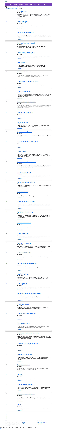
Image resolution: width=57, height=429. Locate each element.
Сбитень (20, 374)
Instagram (24, 422)
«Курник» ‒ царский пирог (26, 394)
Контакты (45, 4)
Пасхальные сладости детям (26, 314)
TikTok (23, 423)
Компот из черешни (24, 243)
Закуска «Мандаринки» (25, 112)
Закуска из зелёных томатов (26, 162)
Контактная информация (42, 422)
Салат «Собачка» (22, 122)
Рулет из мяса (21, 62)
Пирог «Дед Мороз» (23, 91)
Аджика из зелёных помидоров (27, 141)
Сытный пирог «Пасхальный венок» (29, 293)
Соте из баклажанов (24, 223)
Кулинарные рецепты (13, 8)
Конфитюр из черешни (25, 212)
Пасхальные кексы (23, 323)
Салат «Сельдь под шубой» (26, 53)
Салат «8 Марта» (22, 22)
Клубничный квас (23, 274)
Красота (15, 4)
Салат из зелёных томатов (26, 182)
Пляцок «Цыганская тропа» (26, 384)
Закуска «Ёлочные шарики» (26, 102)
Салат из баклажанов (24, 172)
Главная (11, 4)
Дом (31, 4)
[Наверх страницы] (0, 428)
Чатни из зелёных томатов (26, 201)
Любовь (26, 4)
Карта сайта (40, 424)
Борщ (19, 404)
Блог (35, 4)
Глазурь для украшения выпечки (28, 333)
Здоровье (21, 4)
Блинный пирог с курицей (26, 43)
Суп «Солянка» (22, 11)
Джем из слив (21, 151)
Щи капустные (22, 284)
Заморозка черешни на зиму (26, 263)
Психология (39, 4)
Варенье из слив (22, 192)
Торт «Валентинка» (23, 365)
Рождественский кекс (24, 72)
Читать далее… (19, 28)
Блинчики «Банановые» (25, 354)
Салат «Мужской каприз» (25, 32)
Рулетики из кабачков (24, 132)
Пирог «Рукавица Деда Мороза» (27, 81)
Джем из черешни (23, 233)
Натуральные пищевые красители (28, 344)
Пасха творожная (23, 304)
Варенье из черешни (24, 253)
